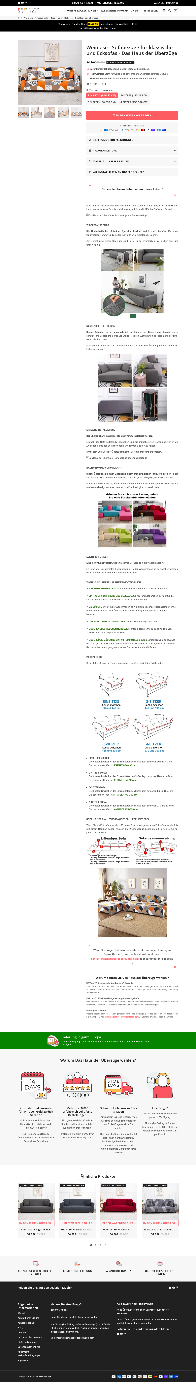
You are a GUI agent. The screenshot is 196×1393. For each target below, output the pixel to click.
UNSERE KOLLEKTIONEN (83, 10)
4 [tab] (105, 1245)
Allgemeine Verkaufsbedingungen (29, 1353)
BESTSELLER (150, 10)
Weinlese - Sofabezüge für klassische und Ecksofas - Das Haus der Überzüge (61, 18)
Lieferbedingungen (27, 1341)
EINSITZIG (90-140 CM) (102, 95)
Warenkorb (23, 1313)
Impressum (23, 1360)
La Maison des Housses (30, 1337)
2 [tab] (95, 1245)
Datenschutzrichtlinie (29, 1346)
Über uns (22, 1332)
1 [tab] (91, 1245)
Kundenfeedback (26, 1322)
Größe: (99, 89)
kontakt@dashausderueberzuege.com (115, 958)
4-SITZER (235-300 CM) (134, 102)
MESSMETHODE (97, 83)
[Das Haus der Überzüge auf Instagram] (26, 2)
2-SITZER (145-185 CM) (135, 95)
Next (78, 72)
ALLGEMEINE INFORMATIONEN (121, 10)
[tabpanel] (36, 1210)
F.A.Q (20, 1327)
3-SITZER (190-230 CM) (102, 102)
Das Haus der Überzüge (41, 1376)
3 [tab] (100, 1245)
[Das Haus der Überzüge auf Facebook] (19, 2)
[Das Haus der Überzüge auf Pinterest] (22, 2)
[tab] (132, 140)
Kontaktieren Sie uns (28, 1317)
